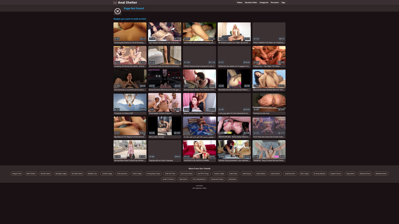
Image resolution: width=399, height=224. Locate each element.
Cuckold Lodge (107, 174)
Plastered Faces (365, 174)
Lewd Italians (261, 174)
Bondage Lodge (61, 174)
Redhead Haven (381, 174)
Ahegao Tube (16, 174)
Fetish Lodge (137, 174)
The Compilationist (199, 179)
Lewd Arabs (233, 174)
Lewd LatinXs (275, 174)
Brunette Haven (77, 174)
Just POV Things (203, 174)
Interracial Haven (186, 174)
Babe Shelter (31, 174)
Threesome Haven (217, 179)
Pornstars (275, 2)
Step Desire (183, 179)
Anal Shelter (127, 2)
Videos (239, 2)
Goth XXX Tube (170, 174)
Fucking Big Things (153, 174)
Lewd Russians (290, 174)
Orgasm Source (335, 174)
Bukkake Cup (92, 174)
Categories (263, 2)
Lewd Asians (247, 174)
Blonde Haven (45, 174)
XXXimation (232, 179)
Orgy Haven (350, 174)
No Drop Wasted (319, 174)
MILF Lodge (304, 174)
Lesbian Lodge (219, 174)
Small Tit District (168, 179)
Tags (283, 2)
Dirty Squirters (122, 174)
